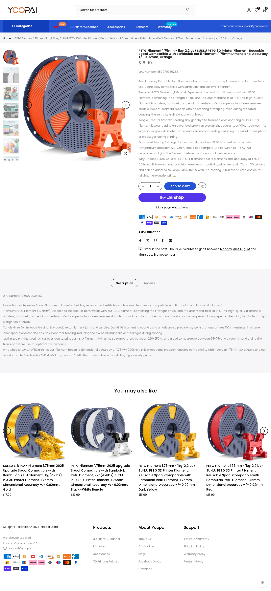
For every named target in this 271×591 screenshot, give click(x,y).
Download (145, 569)
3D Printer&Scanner (84, 27)
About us (144, 539)
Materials (99, 546)
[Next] (126, 105)
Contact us (146, 546)
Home (7, 38)
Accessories (116, 27)
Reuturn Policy (193, 561)
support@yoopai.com (254, 26)
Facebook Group (149, 561)
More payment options (172, 207)
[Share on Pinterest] (155, 240)
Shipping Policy (194, 546)
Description (124, 283)
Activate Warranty (196, 539)
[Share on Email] (170, 240)
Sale (59, 27)
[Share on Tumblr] (163, 240)
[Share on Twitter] (148, 240)
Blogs (142, 554)
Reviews (149, 283)
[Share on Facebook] (140, 240)
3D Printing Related (106, 561)
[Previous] (28, 105)
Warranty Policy (194, 554)
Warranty (167, 27)
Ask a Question (149, 232)
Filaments (141, 27)
